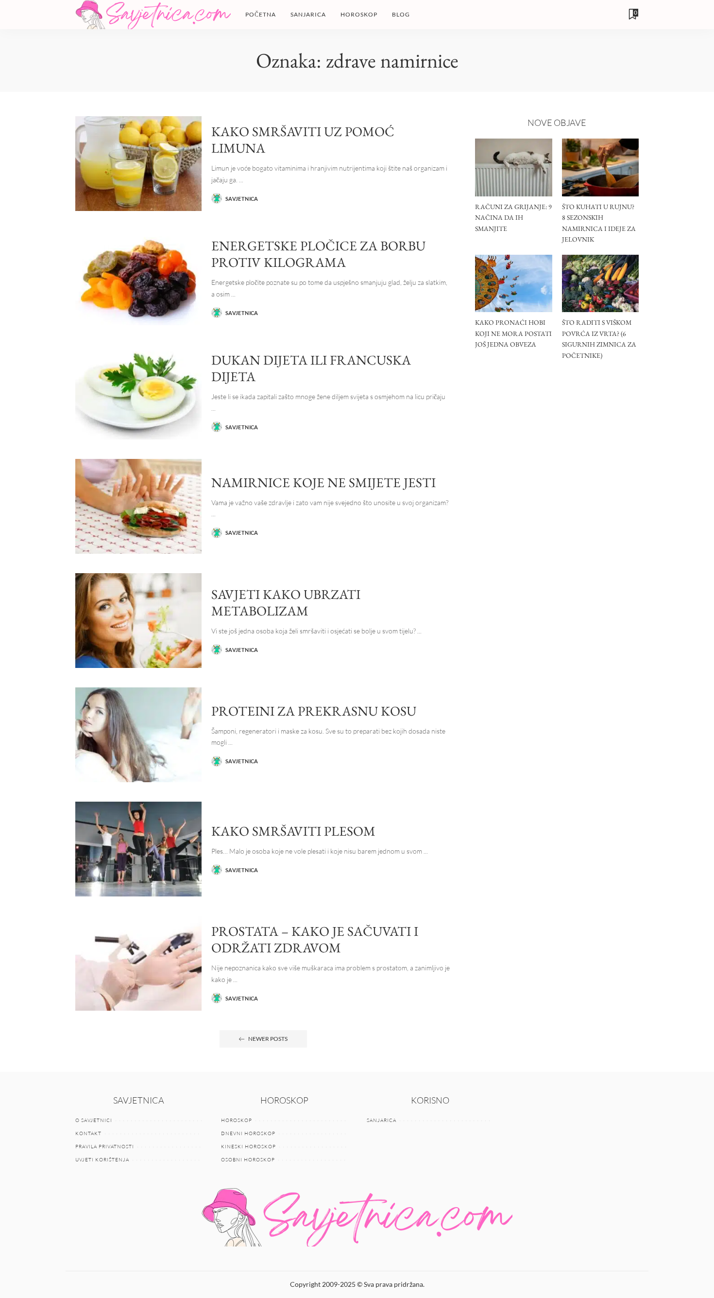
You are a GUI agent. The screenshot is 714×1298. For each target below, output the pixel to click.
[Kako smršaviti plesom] (138, 849)
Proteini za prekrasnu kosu (313, 710)
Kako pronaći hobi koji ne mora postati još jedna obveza (513, 333)
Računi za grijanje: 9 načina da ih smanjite (513, 217)
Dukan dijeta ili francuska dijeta (311, 368)
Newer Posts (268, 1038)
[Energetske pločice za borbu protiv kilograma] (138, 277)
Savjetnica (241, 198)
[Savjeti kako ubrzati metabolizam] (138, 620)
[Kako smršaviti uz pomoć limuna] (138, 163)
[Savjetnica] (153, 14)
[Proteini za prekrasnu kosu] (138, 734)
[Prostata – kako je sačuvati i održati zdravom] (138, 963)
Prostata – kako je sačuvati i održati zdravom (314, 939)
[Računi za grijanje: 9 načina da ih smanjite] (513, 167)
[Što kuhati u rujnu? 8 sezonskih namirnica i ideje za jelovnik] (600, 167)
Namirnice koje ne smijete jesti (323, 482)
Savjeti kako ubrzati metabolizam (285, 602)
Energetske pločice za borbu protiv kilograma (318, 254)
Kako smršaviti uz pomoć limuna (302, 140)
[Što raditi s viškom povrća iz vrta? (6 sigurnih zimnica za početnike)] (600, 284)
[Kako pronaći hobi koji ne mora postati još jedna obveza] (513, 284)
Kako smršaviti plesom (293, 831)
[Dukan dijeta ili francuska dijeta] (138, 392)
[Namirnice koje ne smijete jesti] (138, 506)
